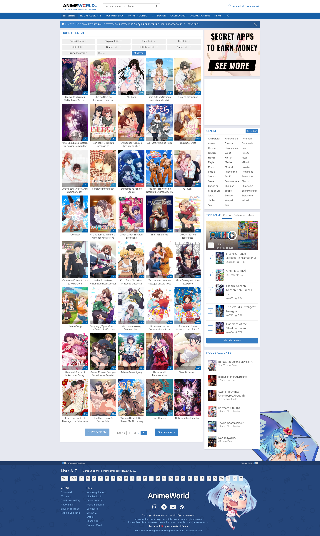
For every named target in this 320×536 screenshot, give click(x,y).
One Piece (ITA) (236, 271)
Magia (211, 162)
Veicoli (245, 200)
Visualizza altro (232, 340)
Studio (112, 47)
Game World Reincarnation (159, 374)
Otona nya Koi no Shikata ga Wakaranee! (75, 282)
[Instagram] (155, 507)
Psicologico (231, 171)
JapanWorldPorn (193, 530)
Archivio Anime (200, 15)
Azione (211, 143)
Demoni (212, 148)
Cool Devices (159, 418)
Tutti (64, 478)
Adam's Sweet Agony (131, 372)
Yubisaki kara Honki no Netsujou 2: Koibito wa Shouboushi (159, 282)
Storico (229, 195)
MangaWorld (156, 530)
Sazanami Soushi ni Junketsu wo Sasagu (75, 374)
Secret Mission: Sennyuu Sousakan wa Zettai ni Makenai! (103, 374)
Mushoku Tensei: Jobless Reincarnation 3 (241, 256)
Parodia (245, 167)
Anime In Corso (137, 15)
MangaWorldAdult (174, 530)
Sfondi (90, 517)
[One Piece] (232, 235)
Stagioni (112, 41)
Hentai (211, 157)
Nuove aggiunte (90, 15)
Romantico (247, 171)
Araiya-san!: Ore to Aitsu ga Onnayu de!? (75, 190)
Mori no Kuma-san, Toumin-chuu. (131, 328)
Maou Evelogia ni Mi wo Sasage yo (187, 282)
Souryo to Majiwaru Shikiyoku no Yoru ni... (75, 99)
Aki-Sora (131, 97)
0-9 (73, 478)
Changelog (92, 521)
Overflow (75, 234)
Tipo (182, 41)
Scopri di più (252, 131)
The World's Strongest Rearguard (241, 309)
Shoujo (245, 181)
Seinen (211, 181)
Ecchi (245, 148)
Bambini (229, 143)
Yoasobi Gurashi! (187, 372)
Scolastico (247, 176)
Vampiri (229, 200)
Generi (77, 41)
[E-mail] (173, 507)
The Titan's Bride (159, 234)
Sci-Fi (228, 176)
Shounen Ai (248, 186)
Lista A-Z (91, 513)
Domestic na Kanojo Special (131, 190)
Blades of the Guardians (232, 376)
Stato (77, 47)
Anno (147, 41)
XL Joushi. (188, 188)
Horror (228, 157)
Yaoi (210, 205)
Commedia (247, 143)
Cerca (139, 53)
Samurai (212, 176)
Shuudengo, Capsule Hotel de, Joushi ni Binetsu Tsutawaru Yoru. (131, 144)
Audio (182, 47)
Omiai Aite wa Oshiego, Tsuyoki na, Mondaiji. (159, 99)
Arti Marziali (214, 138)
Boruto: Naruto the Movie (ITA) (235, 361)
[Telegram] (164, 507)
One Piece (223, 244)
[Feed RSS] (182, 507)
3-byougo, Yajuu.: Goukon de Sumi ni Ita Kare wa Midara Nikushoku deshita (103, 328)
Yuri (227, 205)
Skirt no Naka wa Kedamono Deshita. (103, 99)
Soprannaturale (248, 190)
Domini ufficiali (94, 525)
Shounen (229, 186)
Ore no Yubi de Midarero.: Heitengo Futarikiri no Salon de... (103, 236)
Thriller (212, 200)
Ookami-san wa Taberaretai (188, 236)
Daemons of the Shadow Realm (236, 326)
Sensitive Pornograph (103, 188)
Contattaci (66, 492)
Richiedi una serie (70, 513)
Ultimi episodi (114, 15)
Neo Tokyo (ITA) (227, 437)
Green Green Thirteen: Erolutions (131, 236)
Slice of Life (214, 190)
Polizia (211, 171)
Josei (244, 157)
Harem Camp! (75, 326)
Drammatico (231, 148)
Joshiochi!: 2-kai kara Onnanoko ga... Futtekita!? (103, 144)
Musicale (229, 167)
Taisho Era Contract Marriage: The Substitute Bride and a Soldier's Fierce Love (75, 420)
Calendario (178, 15)
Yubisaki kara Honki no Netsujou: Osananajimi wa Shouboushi (159, 190)
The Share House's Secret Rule (103, 420)
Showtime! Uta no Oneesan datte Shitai (159, 328)
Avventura (247, 138)
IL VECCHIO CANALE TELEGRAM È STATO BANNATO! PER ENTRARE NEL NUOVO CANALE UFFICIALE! (131, 24)
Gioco (228, 152)
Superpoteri (248, 195)
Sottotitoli (147, 47)
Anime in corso (94, 500)
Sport (211, 195)
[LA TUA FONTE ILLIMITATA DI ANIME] (80, 5)
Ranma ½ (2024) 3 (229, 407)
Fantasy (212, 152)
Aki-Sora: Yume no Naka (159, 142)
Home (66, 33)
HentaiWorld (141, 530)
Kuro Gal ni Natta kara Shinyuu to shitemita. (131, 282)
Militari (245, 162)
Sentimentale (231, 181)
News (217, 15)
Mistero (212, 167)
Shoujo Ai (213, 186)
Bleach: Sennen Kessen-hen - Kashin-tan (240, 290)
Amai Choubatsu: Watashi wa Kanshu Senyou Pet (75, 144)
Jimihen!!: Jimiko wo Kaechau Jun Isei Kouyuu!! (103, 282)
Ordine (77, 53)
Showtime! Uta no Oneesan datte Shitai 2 (187, 328)
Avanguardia (231, 138)
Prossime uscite (95, 504)
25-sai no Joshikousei (188, 97)
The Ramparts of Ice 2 (231, 422)
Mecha (228, 162)
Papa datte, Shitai (187, 142)
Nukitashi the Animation (187, 418)
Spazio (228, 190)
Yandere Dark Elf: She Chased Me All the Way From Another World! (131, 420)
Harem (245, 152)
